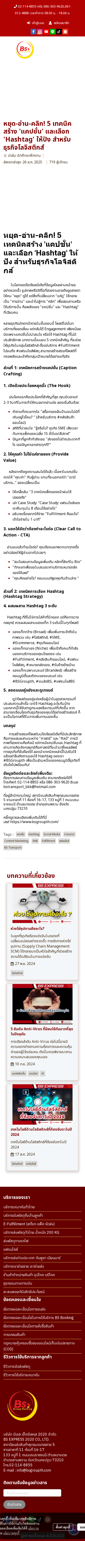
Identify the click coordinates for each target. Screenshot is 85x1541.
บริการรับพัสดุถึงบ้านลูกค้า (23, 1216)
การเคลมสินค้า (14, 1335)
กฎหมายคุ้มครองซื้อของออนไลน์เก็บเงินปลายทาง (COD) (39, 1346)
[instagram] (40, 31)
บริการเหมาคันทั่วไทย (19, 1207)
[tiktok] (59, 31)
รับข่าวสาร (14, 1504)
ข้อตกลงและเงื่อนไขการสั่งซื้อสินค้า (28, 1326)
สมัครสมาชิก (61, 23)
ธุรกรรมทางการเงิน (17, 1283)
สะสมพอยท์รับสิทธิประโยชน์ (23, 1292)
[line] (52, 31)
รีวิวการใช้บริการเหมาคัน (21, 1375)
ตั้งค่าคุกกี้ (63, 1527)
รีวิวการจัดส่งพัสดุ (16, 1367)
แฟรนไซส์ (10, 1250)
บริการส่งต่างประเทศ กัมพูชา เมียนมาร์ (32, 1258)
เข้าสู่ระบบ (38, 23)
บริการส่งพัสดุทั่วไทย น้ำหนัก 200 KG (31, 1233)
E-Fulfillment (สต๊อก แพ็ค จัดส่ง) (29, 1224)
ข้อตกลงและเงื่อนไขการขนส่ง (24, 1309)
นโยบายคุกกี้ (11, 1533)
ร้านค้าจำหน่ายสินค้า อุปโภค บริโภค (29, 1275)
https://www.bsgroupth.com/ (34, 822)
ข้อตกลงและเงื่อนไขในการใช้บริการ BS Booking (38, 1318)
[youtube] (46, 31)
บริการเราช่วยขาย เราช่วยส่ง (23, 1267)
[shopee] (65, 31)
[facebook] (33, 31)
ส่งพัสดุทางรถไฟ (16, 1241)
